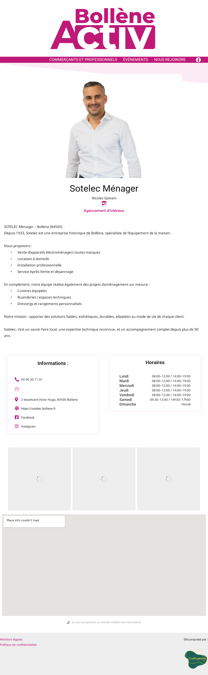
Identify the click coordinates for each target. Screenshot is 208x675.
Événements (135, 59)
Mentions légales (11, 639)
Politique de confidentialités (18, 644)
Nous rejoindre (170, 59)
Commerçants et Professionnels (83, 59)
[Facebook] (198, 59)
